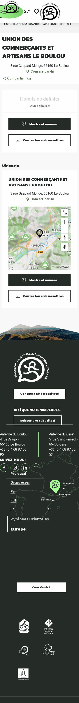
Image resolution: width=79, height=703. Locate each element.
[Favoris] (36, 11)
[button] (29, 78)
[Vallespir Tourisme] (50, 11)
